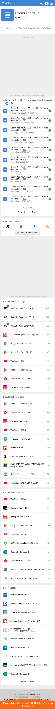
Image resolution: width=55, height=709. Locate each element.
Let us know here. (33, 694)
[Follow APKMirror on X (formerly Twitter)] (7, 227)
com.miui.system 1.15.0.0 (21, 439)
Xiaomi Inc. (23, 17)
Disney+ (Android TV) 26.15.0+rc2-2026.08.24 (29, 665)
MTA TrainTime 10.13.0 (20, 595)
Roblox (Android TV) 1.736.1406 (23, 603)
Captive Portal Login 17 (20, 552)
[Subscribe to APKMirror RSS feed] (47, 227)
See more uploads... (27, 682)
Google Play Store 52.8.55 (21, 370)
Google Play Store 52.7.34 (21, 343)
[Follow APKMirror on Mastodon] (21, 227)
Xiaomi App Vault (20, 28)
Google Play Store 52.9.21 (21, 525)
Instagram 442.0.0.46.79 (20, 421)
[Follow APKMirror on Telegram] (34, 227)
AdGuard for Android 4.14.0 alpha (24, 543)
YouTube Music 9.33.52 (20, 379)
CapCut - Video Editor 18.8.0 (22, 308)
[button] (6, 104)
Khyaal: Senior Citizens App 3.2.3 (24, 656)
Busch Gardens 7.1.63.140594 (22, 639)
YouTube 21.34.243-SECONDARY (24, 483)
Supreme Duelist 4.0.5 (19, 508)
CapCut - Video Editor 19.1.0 (22, 317)
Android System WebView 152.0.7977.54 (27, 569)
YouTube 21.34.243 (18, 430)
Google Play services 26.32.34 (22, 474)
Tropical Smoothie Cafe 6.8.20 (23, 612)
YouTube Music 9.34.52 (20, 561)
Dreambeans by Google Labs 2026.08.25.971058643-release (23, 630)
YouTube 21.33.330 (18, 534)
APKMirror (10, 3)
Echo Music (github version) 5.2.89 (24, 335)
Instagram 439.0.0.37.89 (20, 387)
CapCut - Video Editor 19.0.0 (22, 326)
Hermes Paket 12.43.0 (19, 647)
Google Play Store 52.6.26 (21, 352)
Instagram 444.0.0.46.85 (20, 517)
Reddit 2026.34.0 (17, 448)
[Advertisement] (27, 66)
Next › (34, 212)
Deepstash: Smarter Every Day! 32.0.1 (26, 621)
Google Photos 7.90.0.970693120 (24, 578)
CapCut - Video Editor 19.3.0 (22, 456)
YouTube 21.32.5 (17, 361)
